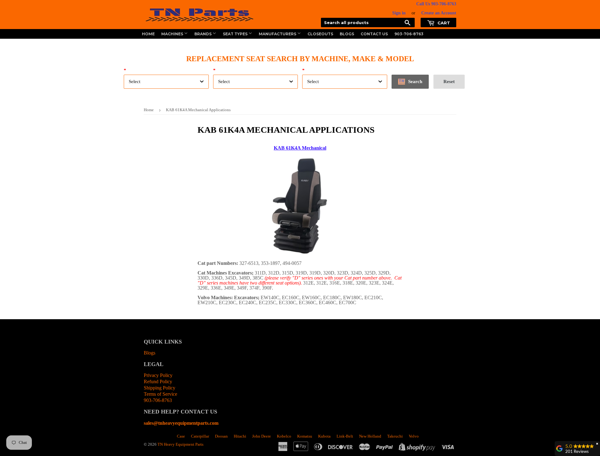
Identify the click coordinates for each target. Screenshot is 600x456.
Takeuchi (395, 436)
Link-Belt (345, 436)
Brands (203, 34)
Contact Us (374, 34)
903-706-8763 (408, 34)
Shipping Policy (159, 387)
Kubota (324, 436)
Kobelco (284, 436)
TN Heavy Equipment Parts (180, 444)
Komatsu (304, 436)
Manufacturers (278, 34)
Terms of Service (160, 394)
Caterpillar (200, 436)
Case (181, 436)
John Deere (261, 436)
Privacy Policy (158, 375)
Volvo (414, 436)
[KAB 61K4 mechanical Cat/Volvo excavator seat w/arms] (300, 253)
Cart (443, 22)
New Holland (370, 436)
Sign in (399, 13)
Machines (172, 34)
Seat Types (235, 34)
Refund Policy (158, 381)
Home (148, 34)
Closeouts (320, 34)
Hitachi (240, 436)
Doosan (221, 436)
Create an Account (438, 13)
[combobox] (166, 82)
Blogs (347, 34)
